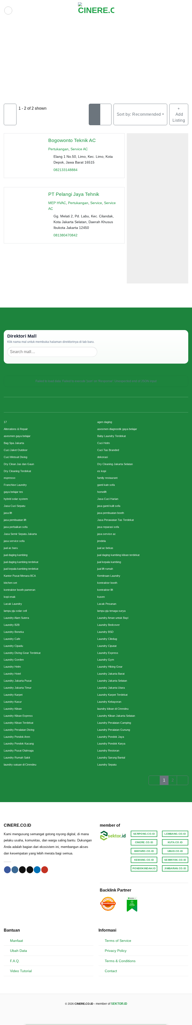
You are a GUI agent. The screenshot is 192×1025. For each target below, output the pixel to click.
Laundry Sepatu (106, 764)
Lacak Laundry (13, 603)
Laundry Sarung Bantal (111, 757)
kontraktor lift (105, 589)
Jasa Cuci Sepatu (14, 505)
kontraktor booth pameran (19, 589)
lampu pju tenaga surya (111, 610)
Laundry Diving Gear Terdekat (22, 652)
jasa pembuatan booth (110, 512)
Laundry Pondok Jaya (110, 736)
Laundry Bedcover (108, 624)
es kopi (101, 471)
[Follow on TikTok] (22, 869)
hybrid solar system (16, 498)
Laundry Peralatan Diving (19, 729)
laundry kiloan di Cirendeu (112, 708)
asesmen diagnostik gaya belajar (117, 428)
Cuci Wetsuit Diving (15, 457)
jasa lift (8, 512)
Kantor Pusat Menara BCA (20, 575)
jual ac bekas (105, 547)
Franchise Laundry (15, 484)
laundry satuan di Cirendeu (20, 764)
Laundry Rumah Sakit (17, 757)
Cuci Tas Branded (108, 450)
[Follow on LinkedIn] (37, 869)
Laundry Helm (12, 666)
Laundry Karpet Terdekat (112, 694)
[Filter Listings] (10, 114)
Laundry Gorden (14, 659)
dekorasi (102, 457)
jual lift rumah (105, 568)
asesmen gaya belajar (17, 435)
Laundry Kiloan (13, 708)
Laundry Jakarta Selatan (112, 680)
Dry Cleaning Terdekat (17, 471)
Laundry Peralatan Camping (114, 722)
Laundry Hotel (12, 673)
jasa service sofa (14, 540)
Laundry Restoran (108, 750)
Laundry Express (107, 652)
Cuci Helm (103, 443)
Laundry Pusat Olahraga (19, 750)
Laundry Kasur (13, 701)
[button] (8, 11)
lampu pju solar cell (15, 610)
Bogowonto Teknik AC (72, 140)
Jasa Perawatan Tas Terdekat (115, 519)
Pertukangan (58, 149)
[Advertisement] (96, 59)
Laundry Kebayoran (109, 701)
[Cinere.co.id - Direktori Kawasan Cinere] (96, 10)
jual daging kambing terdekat (21, 561)
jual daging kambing (16, 554)
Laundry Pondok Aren (17, 736)
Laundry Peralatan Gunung (113, 729)
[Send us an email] (29, 869)
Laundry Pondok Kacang (19, 743)
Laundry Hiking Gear (109, 666)
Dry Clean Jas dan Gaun (19, 464)
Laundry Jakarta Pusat (18, 680)
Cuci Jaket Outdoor (16, 450)
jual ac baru (11, 547)
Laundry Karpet (13, 694)
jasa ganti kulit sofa (108, 505)
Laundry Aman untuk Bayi (112, 617)
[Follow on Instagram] (15, 869)
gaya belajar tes (13, 491)
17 (5, 421)
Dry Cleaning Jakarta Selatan (115, 464)
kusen (101, 596)
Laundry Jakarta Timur (18, 687)
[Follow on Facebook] (7, 869)
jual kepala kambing (109, 561)
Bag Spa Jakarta (14, 443)
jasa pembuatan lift (15, 519)
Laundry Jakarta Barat (110, 673)
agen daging (104, 421)
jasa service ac (106, 533)
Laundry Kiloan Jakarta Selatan (116, 715)
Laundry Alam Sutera (16, 617)
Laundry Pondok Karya (111, 743)
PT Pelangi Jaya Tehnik (73, 194)
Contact (111, 971)
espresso (9, 477)
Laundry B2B (12, 624)
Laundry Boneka (14, 631)
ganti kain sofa (106, 484)
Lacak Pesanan (106, 603)
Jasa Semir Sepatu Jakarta (20, 533)
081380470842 (66, 235)
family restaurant (107, 477)
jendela (101, 540)
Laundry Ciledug (107, 638)
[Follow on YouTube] (44, 869)
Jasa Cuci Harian (107, 498)
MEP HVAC (57, 203)
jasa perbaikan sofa (16, 526)
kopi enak (10, 596)
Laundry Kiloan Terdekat (18, 722)
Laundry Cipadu (13, 645)
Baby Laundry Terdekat (111, 435)
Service (96, 203)
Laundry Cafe (12, 638)
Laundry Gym (105, 659)
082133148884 (66, 170)
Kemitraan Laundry (108, 575)
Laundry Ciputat (106, 645)
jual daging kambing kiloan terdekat (118, 554)
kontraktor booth (107, 582)
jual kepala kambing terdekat (21, 568)
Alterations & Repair (16, 428)
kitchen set (10, 582)
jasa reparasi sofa (108, 526)
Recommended (139, 114)
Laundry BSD (105, 631)
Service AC (79, 149)
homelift (101, 491)
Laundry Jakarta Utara (111, 687)
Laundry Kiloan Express (18, 715)
